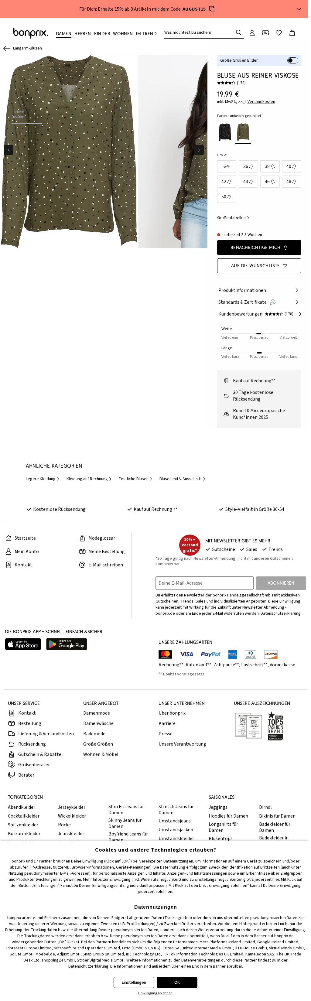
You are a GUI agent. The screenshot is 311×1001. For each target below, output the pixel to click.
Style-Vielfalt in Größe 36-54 (254, 509)
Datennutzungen (178, 861)
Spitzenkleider (23, 825)
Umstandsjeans (175, 821)
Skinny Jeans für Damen (125, 823)
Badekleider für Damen (274, 827)
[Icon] (212, 9)
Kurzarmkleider (24, 833)
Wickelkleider (72, 816)
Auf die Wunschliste (255, 265)
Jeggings (218, 807)
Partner (45, 861)
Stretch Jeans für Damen (176, 810)
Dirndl (265, 807)
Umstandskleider (176, 838)
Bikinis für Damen (277, 816)
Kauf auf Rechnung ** (155, 509)
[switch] (292, 60)
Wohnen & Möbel (100, 754)
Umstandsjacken (176, 829)
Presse (166, 733)
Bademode (94, 734)
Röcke (64, 825)
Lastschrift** (254, 665)
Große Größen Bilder (239, 60)
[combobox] (200, 32)
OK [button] (177, 982)
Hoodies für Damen (228, 816)
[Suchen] (238, 32)
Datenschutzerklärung (281, 613)
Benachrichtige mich (256, 247)
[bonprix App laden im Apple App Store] (23, 644)
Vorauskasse (282, 665)
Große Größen (98, 744)
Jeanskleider (71, 833)
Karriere (167, 723)
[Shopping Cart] (292, 32)
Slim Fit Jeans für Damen (126, 810)
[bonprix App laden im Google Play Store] (66, 644)
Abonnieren (281, 583)
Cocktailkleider (23, 816)
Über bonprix (172, 713)
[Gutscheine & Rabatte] (265, 32)
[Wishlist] (278, 32)
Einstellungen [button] (134, 982)
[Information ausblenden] (299, 9)
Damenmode (96, 713)
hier (275, 879)
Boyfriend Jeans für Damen (128, 837)
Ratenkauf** (198, 665)
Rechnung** (171, 665)
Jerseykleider (71, 807)
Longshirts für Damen (223, 827)
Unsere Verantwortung (182, 744)
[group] (69, 151)
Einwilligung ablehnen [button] (155, 993)
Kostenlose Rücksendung (59, 509)
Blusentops (221, 838)
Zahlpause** (226, 665)
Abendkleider (21, 807)
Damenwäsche (98, 723)
